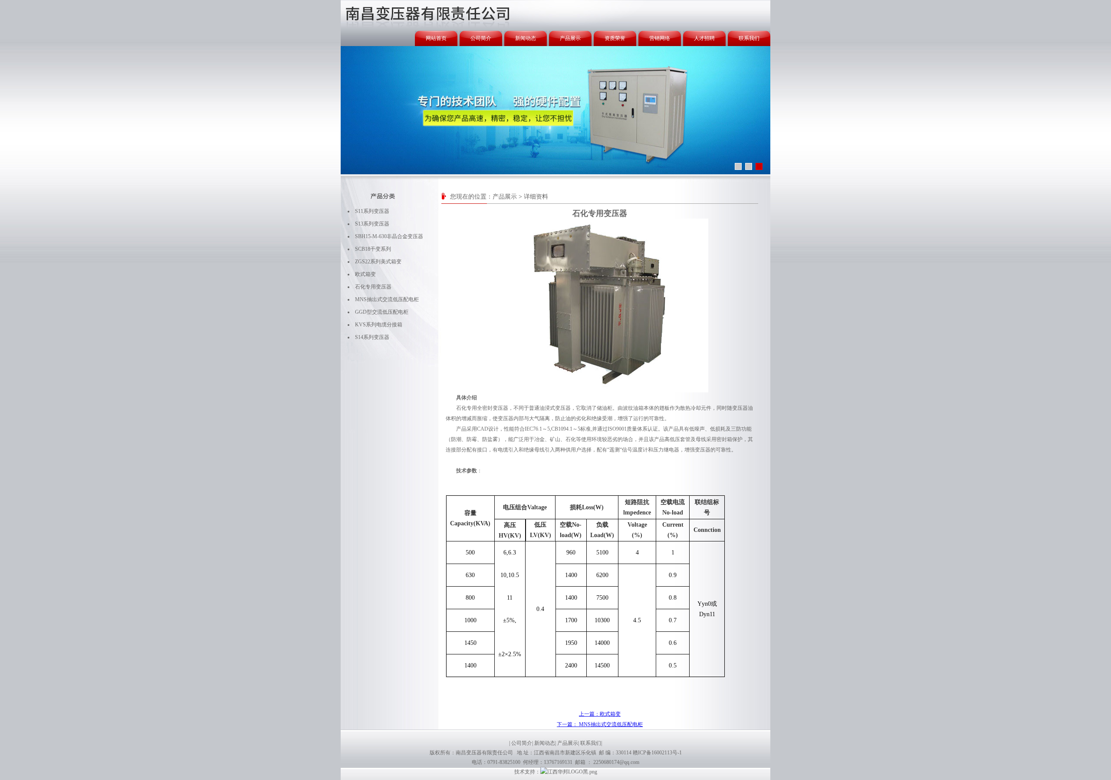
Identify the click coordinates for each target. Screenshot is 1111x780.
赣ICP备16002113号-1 (657, 753)
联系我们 (749, 38)
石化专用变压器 (373, 287)
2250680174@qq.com (616, 762)
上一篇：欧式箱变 (600, 714)
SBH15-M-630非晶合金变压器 (389, 236)
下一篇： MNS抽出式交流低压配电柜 (600, 724)
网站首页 (436, 38)
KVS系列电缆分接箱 (378, 325)
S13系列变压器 (372, 224)
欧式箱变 (365, 274)
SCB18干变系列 (373, 249)
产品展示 (570, 38)
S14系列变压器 (372, 337)
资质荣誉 (615, 38)
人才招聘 (704, 38)
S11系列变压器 (372, 211)
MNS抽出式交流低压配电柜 (387, 299)
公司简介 (480, 38)
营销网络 (659, 38)
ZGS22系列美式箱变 (378, 262)
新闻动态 (525, 38)
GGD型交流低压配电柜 (381, 312)
